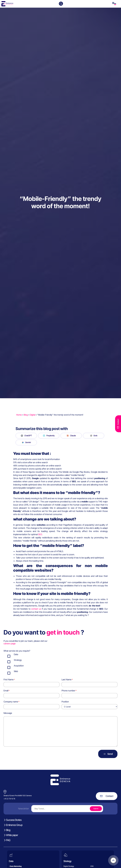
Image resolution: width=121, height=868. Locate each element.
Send (110, 754)
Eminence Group (14, 824)
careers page (10, 643)
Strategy (67, 861)
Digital (32, 415)
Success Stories (13, 819)
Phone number (68, 690)
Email (6, 690)
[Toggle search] (61, 4)
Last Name (66, 679)
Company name (11, 701)
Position (65, 701)
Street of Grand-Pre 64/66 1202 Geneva (18, 795)
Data (11, 861)
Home (19, 415)
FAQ (8, 840)
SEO (40, 534)
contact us (36, 609)
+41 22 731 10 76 (9, 799)
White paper (12, 834)
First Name (9, 679)
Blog (26, 415)
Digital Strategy (68, 866)
